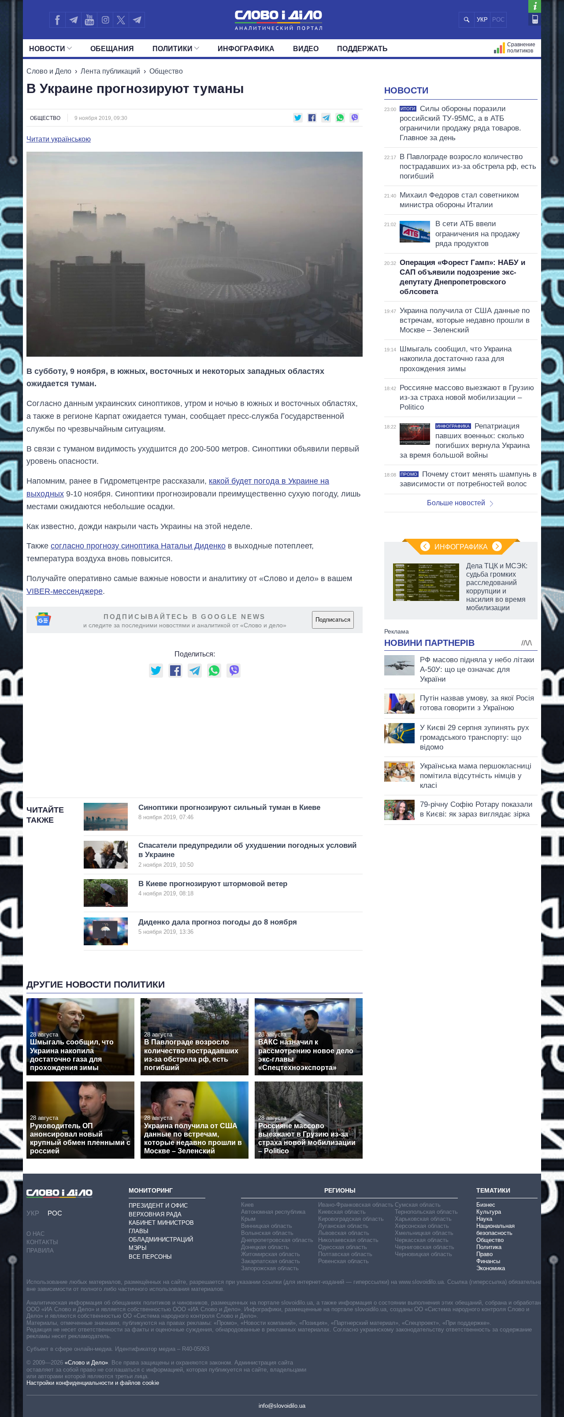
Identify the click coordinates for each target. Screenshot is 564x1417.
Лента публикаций (110, 71)
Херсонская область (422, 1226)
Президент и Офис (158, 1205)
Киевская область (342, 1211)
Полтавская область (345, 1254)
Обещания (112, 48)
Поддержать (362, 48)
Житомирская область (270, 1254)
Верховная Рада (155, 1214)
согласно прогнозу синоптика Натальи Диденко (138, 545)
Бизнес (485, 1204)
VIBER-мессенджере (64, 591)
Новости (47, 48)
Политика (488, 1247)
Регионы (340, 1190)
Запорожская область (270, 1268)
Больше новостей (456, 503)
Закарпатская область (270, 1261)
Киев (247, 1204)
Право (484, 1254)
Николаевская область (348, 1240)
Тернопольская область (426, 1211)
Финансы (488, 1261)
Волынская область (267, 1233)
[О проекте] (534, 6)
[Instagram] (105, 20)
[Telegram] (73, 20)
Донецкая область (265, 1247)
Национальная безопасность (495, 1229)
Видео (306, 48)
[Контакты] (534, 19)
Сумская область (418, 1204)
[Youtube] (89, 20)
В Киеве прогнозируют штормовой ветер (212, 888)
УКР (482, 19)
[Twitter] (121, 20)
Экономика (490, 1268)
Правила (40, 1250)
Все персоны (150, 1256)
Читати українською (58, 139)
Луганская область (343, 1226)
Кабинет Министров (161, 1222)
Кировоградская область (351, 1219)
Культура (488, 1211)
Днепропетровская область (277, 1240)
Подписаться (332, 619)
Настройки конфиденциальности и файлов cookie (92, 1383)
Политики (172, 48)
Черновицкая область (423, 1254)
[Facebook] (57, 20)
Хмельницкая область (424, 1233)
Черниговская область (424, 1247)
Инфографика (246, 48)
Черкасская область (422, 1240)
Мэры (138, 1248)
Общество (166, 71)
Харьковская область (423, 1219)
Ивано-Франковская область (355, 1204)
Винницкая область (266, 1226)
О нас (35, 1234)
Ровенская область (343, 1261)
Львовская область (343, 1233)
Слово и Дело (48, 71)
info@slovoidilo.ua (282, 1405)
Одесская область (342, 1247)
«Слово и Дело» (86, 1362)
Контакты (42, 1242)
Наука (484, 1219)
